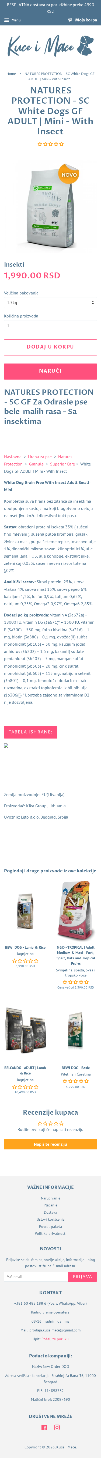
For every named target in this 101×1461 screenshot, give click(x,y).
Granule (36, 464)
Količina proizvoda (21, 316)
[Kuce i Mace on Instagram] (57, 1428)
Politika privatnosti (51, 1233)
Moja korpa (85, 20)
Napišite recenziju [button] (50, 1144)
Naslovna (13, 456)
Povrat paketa (50, 1226)
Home (11, 74)
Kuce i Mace (66, 1447)
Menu (16, 20)
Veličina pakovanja (21, 293)
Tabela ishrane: (31, 732)
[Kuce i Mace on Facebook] (44, 1428)
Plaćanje (50, 1205)
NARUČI (50, 371)
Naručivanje (50, 1198)
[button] (51, 144)
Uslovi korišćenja (51, 1219)
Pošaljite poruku (55, 1339)
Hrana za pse (40, 456)
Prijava (82, 1277)
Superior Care (62, 464)
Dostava (50, 1212)
